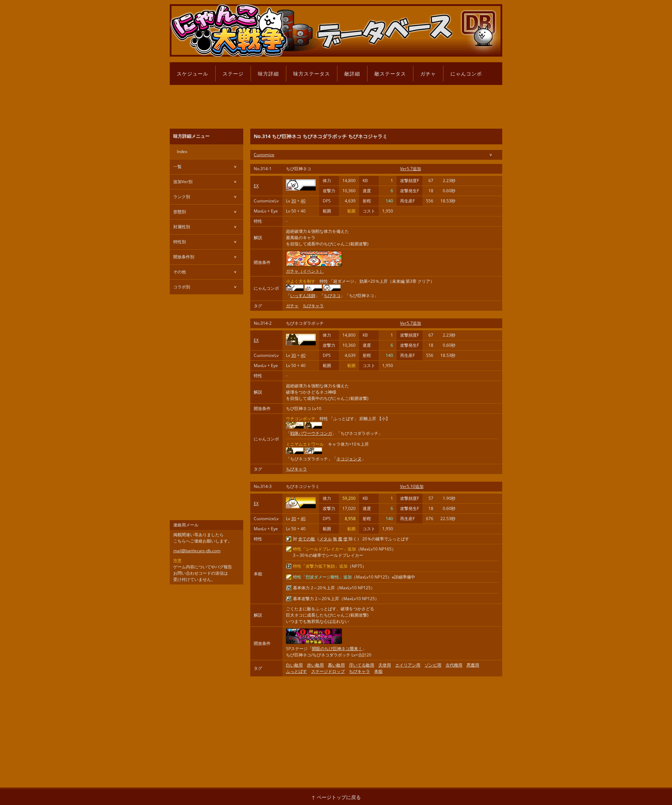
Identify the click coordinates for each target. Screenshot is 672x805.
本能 (378, 671)
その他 (179, 272)
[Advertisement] (336, 105)
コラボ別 (181, 287)
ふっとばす (296, 671)
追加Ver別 (182, 182)
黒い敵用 (336, 665)
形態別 (179, 212)
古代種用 (454, 665)
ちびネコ (332, 296)
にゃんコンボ (466, 73)
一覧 (177, 167)
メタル (325, 539)
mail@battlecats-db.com (196, 551)
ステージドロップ (328, 671)
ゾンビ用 (433, 665)
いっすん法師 (302, 296)
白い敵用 (294, 665)
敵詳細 (352, 73)
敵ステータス (390, 73)
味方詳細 (268, 73)
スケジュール (192, 73)
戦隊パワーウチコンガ (311, 433)
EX (256, 186)
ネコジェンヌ (349, 459)
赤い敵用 (315, 665)
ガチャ (428, 73)
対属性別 (181, 227)
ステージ (233, 73)
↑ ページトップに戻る (336, 797)
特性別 (179, 242)
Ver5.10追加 (412, 486)
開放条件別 (183, 257)
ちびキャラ (313, 306)
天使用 (384, 665)
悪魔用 (473, 665)
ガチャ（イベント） (305, 271)
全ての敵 (306, 539)
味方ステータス (311, 73)
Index (182, 151)
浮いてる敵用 (361, 665)
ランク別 (181, 197)
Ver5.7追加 (410, 169)
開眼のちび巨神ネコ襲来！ (337, 649)
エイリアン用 (407, 665)
